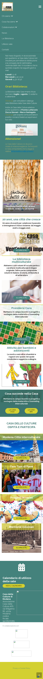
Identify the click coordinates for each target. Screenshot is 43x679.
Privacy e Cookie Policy (21, 668)
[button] (40, 6)
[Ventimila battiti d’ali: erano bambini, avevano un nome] (21, 186)
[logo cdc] (7, 6)
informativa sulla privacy (22, 151)
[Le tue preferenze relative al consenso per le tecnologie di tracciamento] (2, 509)
